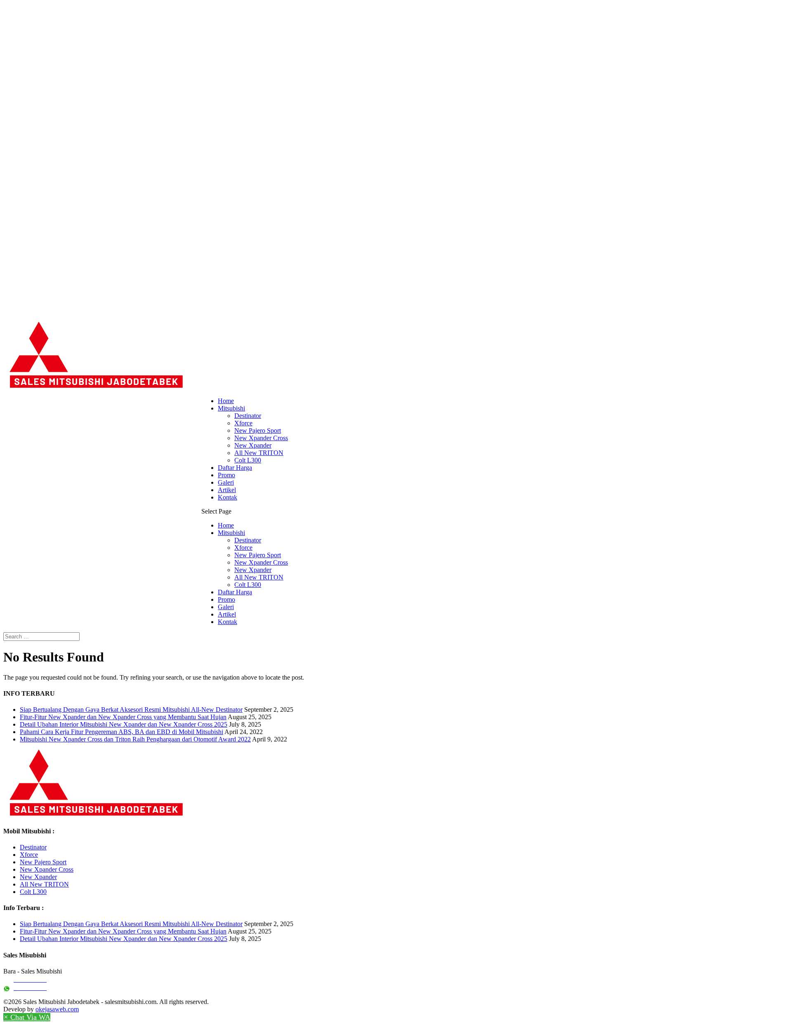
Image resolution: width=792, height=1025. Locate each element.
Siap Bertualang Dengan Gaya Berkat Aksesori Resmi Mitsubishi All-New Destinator (131, 709)
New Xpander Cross (261, 437)
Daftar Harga (235, 467)
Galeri (226, 482)
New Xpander (252, 445)
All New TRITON (258, 452)
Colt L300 (247, 460)
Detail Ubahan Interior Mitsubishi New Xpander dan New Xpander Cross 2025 (123, 724)
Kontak (227, 497)
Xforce (243, 423)
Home (226, 400)
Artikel (227, 489)
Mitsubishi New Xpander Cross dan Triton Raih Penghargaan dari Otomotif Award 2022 (135, 739)
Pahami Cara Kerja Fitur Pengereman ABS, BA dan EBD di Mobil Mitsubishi (121, 731)
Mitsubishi (231, 408)
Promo (226, 474)
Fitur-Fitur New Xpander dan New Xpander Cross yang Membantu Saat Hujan (123, 716)
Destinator (247, 415)
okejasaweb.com (57, 1009)
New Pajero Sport (257, 430)
